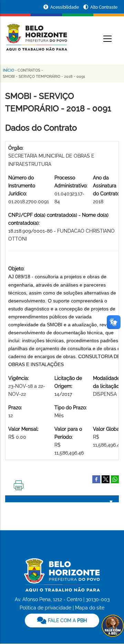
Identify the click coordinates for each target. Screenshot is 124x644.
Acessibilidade (65, 7)
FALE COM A (66, 620)
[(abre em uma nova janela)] (106, 479)
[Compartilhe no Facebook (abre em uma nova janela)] (96, 479)
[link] (62, 620)
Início (8, 70)
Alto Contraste (103, 7)
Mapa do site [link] (89, 607)
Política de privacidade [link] (45, 607)
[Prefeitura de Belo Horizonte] (36, 33)
